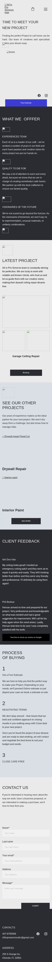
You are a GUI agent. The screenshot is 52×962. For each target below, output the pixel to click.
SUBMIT (35, 906)
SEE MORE (26, 521)
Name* (5, 828)
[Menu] (45, 9)
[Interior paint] (26, 491)
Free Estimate (26, 103)
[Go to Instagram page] (46, 95)
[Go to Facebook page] (39, 95)
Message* (7, 883)
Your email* (8, 855)
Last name (7, 841)
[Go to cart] (33, 9)
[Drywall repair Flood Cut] (26, 450)
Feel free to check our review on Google (26, 637)
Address (6, 869)
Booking (26, 373)
